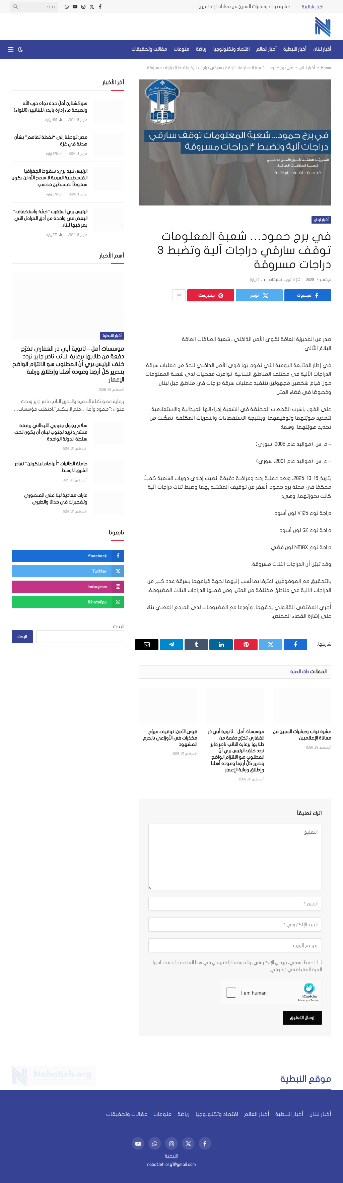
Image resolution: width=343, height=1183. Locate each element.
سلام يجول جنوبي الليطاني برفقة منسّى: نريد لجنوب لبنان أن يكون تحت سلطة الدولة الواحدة (50, 432)
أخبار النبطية (294, 49)
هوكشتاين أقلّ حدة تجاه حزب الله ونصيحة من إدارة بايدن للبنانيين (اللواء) (50, 107)
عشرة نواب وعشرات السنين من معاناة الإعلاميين (244, 6)
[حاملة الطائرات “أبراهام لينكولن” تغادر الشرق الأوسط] (108, 471)
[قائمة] (10, 49)
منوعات (181, 49)
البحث (118, 626)
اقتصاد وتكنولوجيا (231, 49)
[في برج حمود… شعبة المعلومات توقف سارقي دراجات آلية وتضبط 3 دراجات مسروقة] (235, 142)
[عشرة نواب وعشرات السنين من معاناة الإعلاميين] (302, 705)
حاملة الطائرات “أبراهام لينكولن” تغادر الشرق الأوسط (51, 467)
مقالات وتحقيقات (149, 49)
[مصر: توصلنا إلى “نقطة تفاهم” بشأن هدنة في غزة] (108, 145)
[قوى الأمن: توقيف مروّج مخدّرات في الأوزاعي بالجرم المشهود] (168, 705)
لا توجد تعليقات (282, 280)
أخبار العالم (266, 49)
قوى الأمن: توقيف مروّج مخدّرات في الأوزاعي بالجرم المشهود (170, 738)
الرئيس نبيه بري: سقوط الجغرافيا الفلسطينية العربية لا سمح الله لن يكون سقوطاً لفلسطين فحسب (49, 178)
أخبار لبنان (322, 49)
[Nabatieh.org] (323, 26)
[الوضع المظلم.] (20, 49)
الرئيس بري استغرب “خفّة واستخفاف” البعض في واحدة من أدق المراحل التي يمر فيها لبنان (50, 218)
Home (326, 68)
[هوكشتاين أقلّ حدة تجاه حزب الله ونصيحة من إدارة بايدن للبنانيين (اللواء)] (108, 111)
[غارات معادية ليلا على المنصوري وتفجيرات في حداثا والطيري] (108, 503)
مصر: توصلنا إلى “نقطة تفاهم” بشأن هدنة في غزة (50, 140)
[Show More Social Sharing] (179, 295)
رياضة (201, 49)
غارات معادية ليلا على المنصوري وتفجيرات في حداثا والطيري (55, 499)
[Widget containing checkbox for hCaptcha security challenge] (271, 992)
